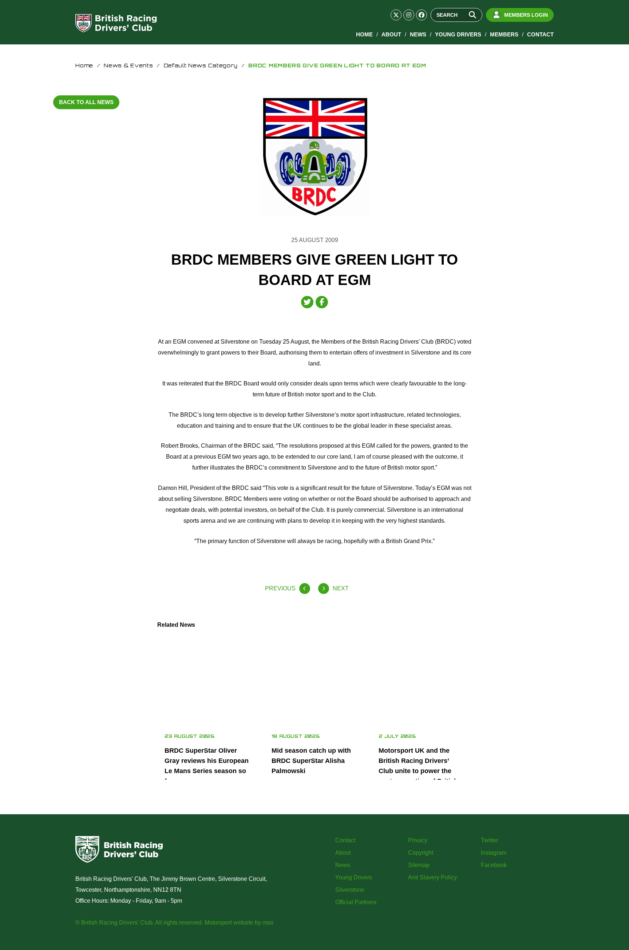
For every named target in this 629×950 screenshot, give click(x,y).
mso (267, 922)
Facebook (494, 865)
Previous (280, 588)
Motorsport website (229, 922)
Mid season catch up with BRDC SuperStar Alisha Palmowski (311, 761)
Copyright (420, 853)
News (418, 34)
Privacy (417, 840)
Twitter (489, 840)
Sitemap (419, 865)
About (391, 34)
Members (504, 34)
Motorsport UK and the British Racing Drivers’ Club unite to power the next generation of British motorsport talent (418, 771)
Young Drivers (458, 34)
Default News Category (201, 65)
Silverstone (349, 890)
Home (364, 34)
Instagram (493, 853)
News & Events (128, 65)
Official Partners (355, 902)
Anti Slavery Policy (432, 877)
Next (341, 588)
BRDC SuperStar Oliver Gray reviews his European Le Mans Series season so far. (207, 766)
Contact (540, 34)
